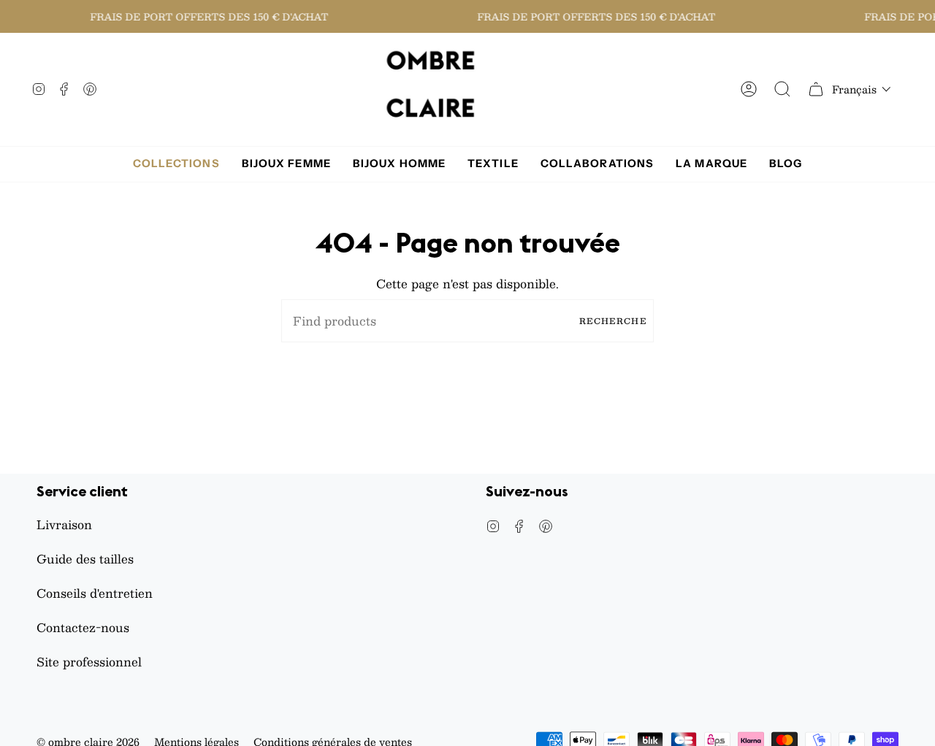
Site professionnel (89, 662)
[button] (861, 89)
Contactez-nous (83, 627)
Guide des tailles (85, 559)
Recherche (612, 321)
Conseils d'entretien (95, 593)
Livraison (64, 524)
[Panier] (816, 89)
